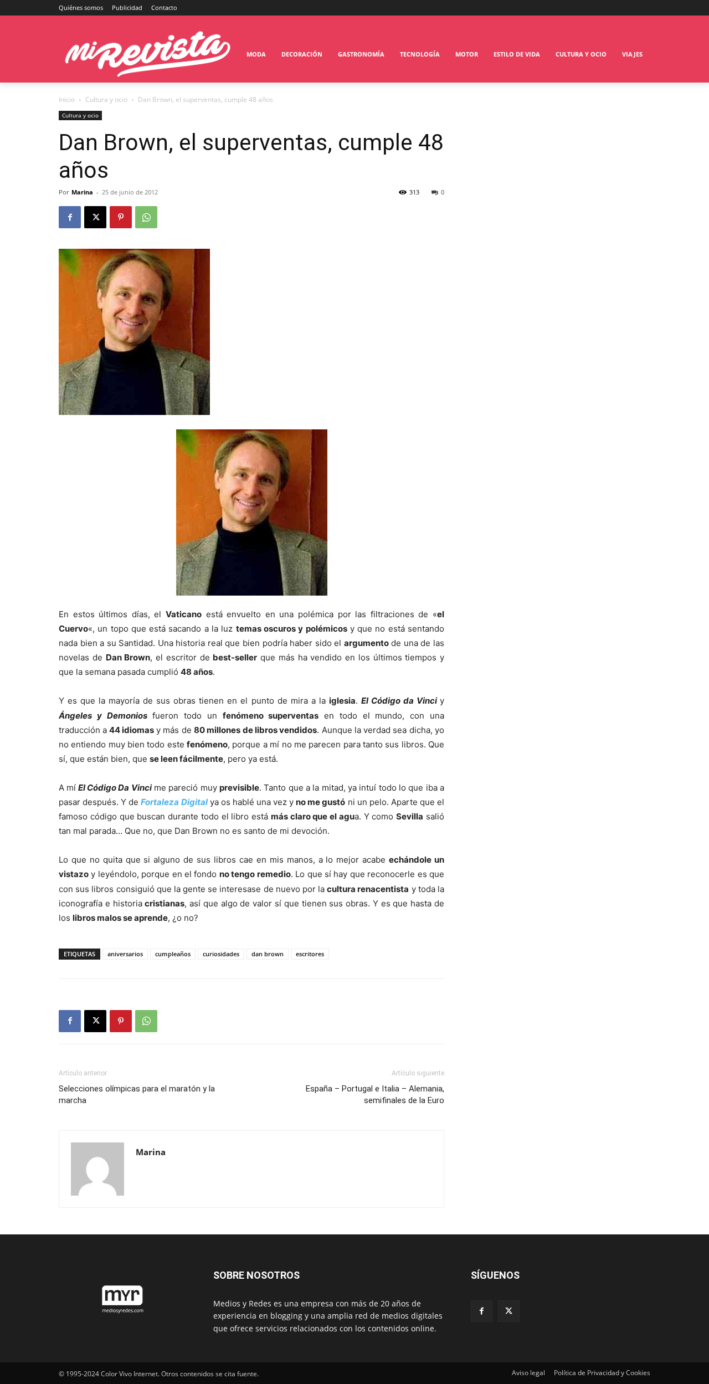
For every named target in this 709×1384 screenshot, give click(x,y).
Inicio (67, 99)
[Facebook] (70, 217)
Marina (82, 192)
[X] (95, 217)
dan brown (267, 954)
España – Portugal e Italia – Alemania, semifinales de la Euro (375, 1094)
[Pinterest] (121, 217)
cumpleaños (173, 954)
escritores (310, 954)
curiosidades (221, 954)
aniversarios (125, 954)
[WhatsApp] (146, 217)
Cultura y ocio (106, 99)
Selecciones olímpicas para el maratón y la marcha (137, 1094)
